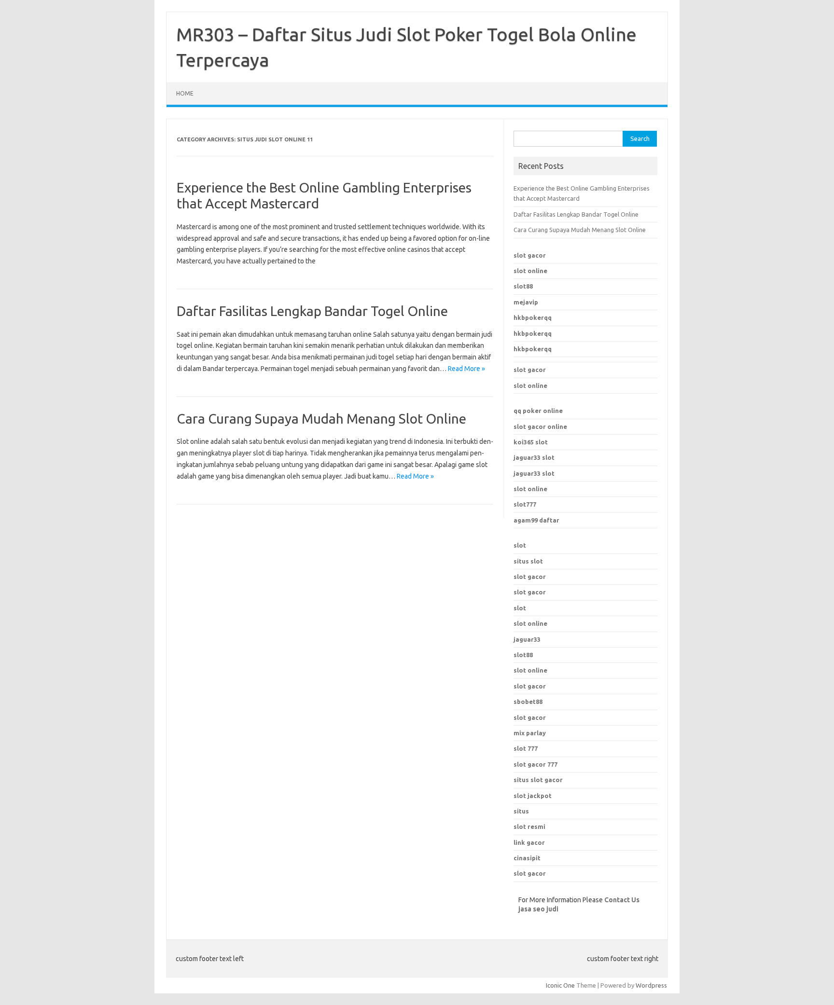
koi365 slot (531, 442)
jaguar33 (527, 639)
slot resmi (529, 826)
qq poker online (538, 410)
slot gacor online (540, 426)
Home (185, 93)
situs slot (528, 561)
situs (521, 811)
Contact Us (621, 900)
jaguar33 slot (534, 457)
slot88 (523, 286)
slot (520, 545)
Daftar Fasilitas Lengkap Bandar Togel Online (312, 310)
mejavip (526, 302)
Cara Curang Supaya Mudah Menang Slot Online (321, 418)
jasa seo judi (538, 909)
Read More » (466, 368)
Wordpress (651, 985)
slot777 (525, 504)
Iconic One (560, 985)
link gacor (529, 842)
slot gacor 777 (535, 764)
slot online (530, 270)
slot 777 (526, 748)
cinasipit (527, 857)
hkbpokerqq (533, 317)
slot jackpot (533, 795)
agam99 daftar (536, 520)
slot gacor (530, 255)
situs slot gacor (538, 779)
